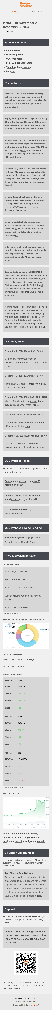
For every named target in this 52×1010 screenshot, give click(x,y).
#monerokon (35, 384)
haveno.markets (36, 841)
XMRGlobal (26, 314)
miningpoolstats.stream (24, 833)
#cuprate (39, 422)
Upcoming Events (15, 54)
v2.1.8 (19, 94)
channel (28, 292)
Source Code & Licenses (26, 1002)
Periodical (37, 11)
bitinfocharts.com (12, 837)
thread (40, 129)
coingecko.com (31, 837)
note (20, 182)
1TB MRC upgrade (15, 537)
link (16, 235)
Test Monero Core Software (19, 873)
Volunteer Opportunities (18, 67)
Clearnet (17, 1005)
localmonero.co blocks (15, 841)
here (23, 150)
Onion (29, 1005)
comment (21, 210)
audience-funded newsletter (27, 917)
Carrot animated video (17, 509)
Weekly (15, 11)
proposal (23, 207)
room (7, 366)
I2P (37, 1005)
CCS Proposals (14, 59)
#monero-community (16, 362)
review (16, 204)
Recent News (13, 50)
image (34, 172)
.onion (28, 327)
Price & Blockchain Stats (19, 63)
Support (10, 71)
